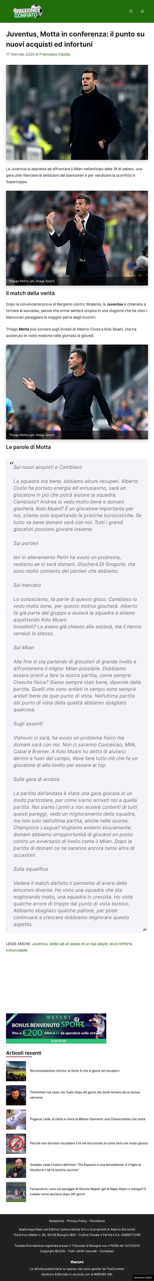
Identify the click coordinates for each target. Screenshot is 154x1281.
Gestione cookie (143, 1277)
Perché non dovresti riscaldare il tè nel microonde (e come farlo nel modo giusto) (89, 1143)
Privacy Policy (77, 1221)
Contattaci (107, 1251)
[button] (131, 11)
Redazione (56, 1221)
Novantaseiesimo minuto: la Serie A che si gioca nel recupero (74, 1071)
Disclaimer (97, 1221)
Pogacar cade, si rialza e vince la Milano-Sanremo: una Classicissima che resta (87, 1119)
